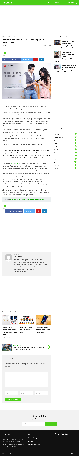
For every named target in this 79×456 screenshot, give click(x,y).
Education (57, 140)
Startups (56, 165)
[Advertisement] (39, 19)
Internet (56, 156)
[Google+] (62, 434)
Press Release (8, 45)
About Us (31, 435)
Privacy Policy (32, 438)
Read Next (17, 346)
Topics (49, 2)
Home (4, 36)
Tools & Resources (68, 2)
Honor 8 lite (14, 164)
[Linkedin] (66, 434)
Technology (57, 168)
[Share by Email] (41, 59)
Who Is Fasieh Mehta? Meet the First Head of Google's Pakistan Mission (64, 57)
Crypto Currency (59, 137)
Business (56, 134)
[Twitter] (58, 434)
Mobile (9, 36)
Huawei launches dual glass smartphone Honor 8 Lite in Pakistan (43, 330)
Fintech (56, 143)
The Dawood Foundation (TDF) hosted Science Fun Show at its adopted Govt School (28, 348)
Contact (30, 441)
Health (56, 150)
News (13, 36)
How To (56, 153)
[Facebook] (55, 434)
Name (7, 389)
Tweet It (28, 59)
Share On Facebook (12, 59)
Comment (8, 370)
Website (37, 389)
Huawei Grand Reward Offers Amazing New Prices (25, 330)
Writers (57, 2)
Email (22, 389)
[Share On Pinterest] (35, 59)
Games (56, 146)
